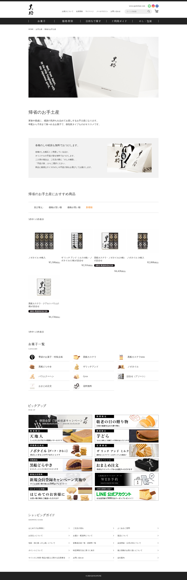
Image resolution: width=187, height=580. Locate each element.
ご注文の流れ (78, 528)
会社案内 (121, 558)
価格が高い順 (73, 207)
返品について (122, 536)
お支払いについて (35, 536)
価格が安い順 (55, 207)
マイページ (89, 11)
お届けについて (67, 11)
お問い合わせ (115, 11)
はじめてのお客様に (36, 528)
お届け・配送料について (83, 536)
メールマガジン (102, 11)
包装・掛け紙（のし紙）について (41, 543)
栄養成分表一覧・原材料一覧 (84, 543)
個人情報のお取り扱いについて (129, 550)
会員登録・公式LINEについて (129, 543)
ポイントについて (35, 550)
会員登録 (79, 11)
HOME (30, 29)
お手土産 (39, 29)
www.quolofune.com (137, 6)
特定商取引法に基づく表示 (83, 550)
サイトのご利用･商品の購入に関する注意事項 (46, 558)
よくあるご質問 (123, 528)
